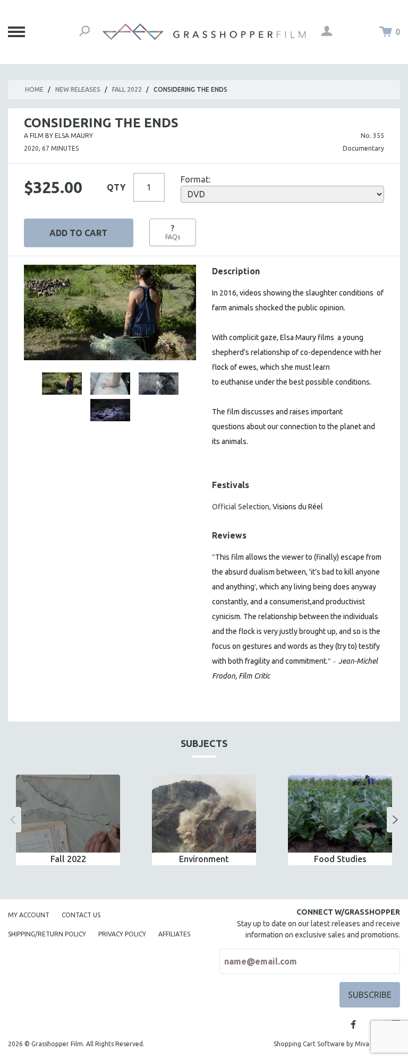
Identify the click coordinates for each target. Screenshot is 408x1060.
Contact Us (81, 914)
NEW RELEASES (77, 89)
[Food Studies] (340, 814)
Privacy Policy (122, 934)
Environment (204, 859)
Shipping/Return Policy (47, 934)
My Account (28, 914)
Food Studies (340, 859)
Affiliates (174, 934)
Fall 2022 (127, 89)
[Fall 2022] (68, 814)
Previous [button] (12, 819)
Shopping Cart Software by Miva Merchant (337, 1043)
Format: (195, 179)
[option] (68, 820)
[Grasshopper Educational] (204, 32)
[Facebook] (353, 1024)
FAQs (172, 231)
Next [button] (395, 819)
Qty (116, 187)
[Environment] (204, 814)
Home (34, 89)
